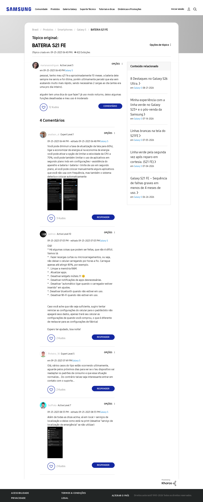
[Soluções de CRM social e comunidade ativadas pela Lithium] (169, 482)
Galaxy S (69, 70)
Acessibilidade (20, 493)
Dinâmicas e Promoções (129, 9)
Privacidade (18, 498)
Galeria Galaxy (70, 9)
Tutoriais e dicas (107, 9)
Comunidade (41, 9)
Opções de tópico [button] (159, 44)
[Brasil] (18, 8)
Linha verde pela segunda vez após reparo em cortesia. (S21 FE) (148, 157)
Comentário (110, 106)
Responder (103, 217)
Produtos (55, 9)
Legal (64, 498)
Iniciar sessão (177, 9)
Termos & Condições (73, 493)
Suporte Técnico (88, 9)
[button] (116, 63)
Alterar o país (120, 495)
